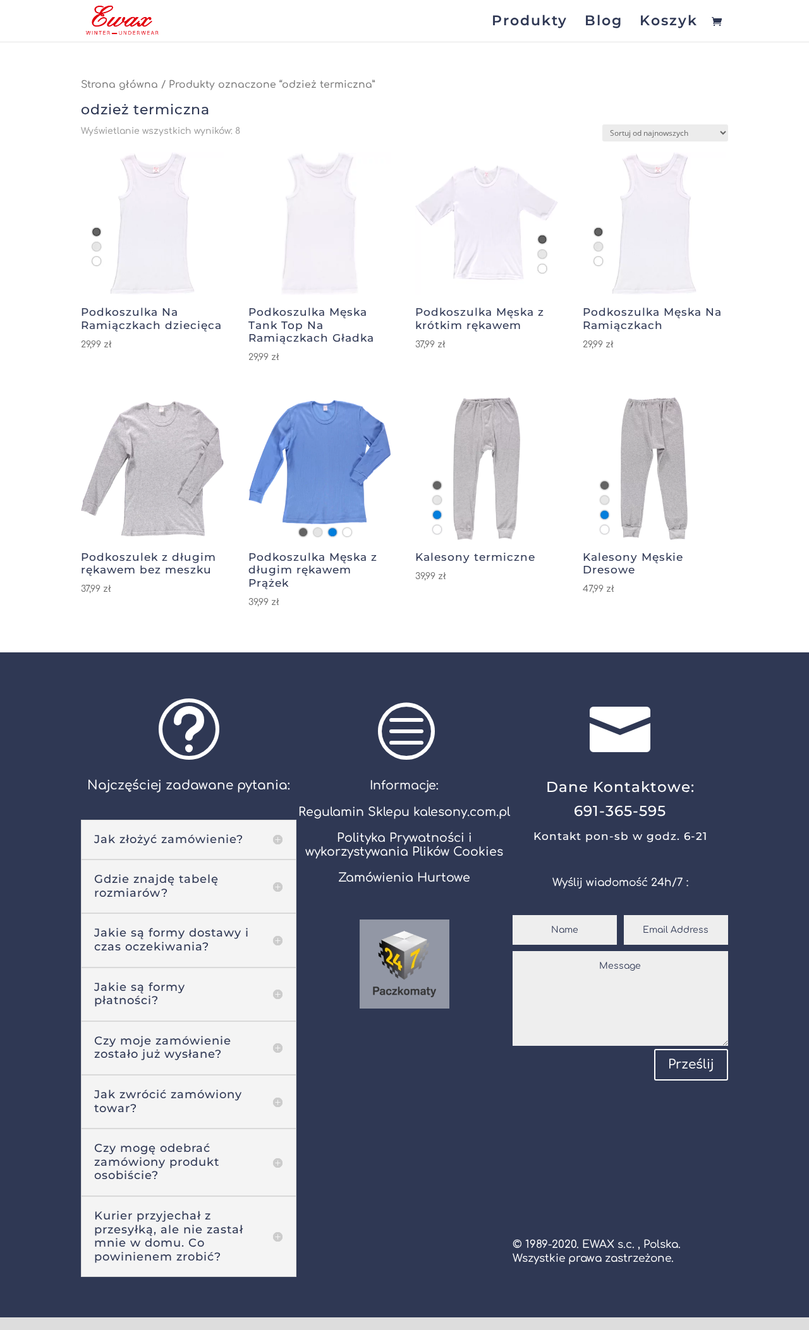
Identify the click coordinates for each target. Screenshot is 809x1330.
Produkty (530, 22)
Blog (604, 22)
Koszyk (669, 22)
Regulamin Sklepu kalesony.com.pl (404, 811)
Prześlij (691, 1064)
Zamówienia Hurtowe (404, 877)
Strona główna (119, 84)
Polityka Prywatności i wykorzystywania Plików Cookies (404, 844)
